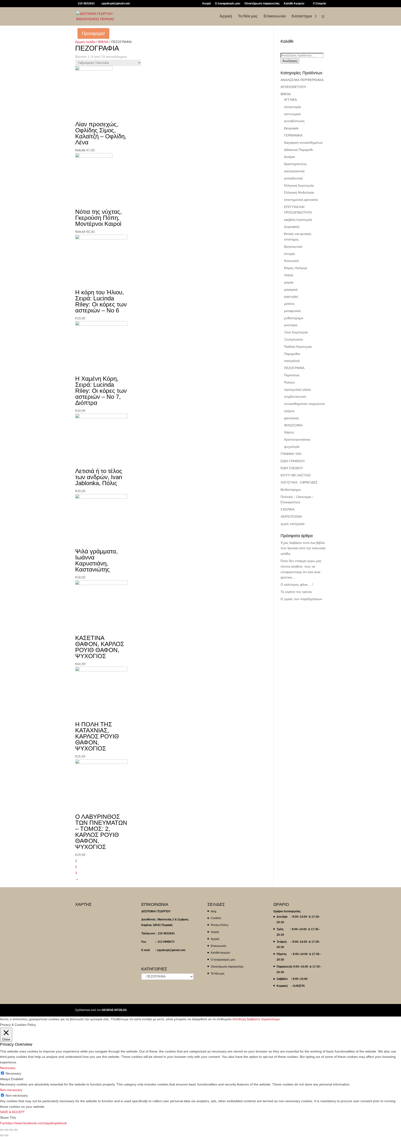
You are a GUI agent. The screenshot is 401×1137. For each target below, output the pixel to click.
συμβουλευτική (295, 396)
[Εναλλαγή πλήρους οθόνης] (11, 1130)
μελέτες (289, 303)
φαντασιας (291, 418)
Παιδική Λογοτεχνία (298, 346)
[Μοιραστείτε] (6, 1130)
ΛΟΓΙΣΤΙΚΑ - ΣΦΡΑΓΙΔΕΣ (299, 482)
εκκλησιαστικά (294, 171)
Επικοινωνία (275, 16)
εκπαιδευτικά (293, 178)
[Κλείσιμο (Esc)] (2, 1130)
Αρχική (226, 16)
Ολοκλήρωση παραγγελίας (262, 3)
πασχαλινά (292, 361)
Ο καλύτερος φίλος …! (297, 584)
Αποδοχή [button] (239, 1019)
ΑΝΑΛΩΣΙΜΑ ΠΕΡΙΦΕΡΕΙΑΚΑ (302, 80)
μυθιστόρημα (293, 318)
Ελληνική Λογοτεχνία (299, 185)
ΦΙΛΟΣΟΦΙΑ (293, 425)
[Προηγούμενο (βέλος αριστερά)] (2, 1135)
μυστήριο (291, 325)
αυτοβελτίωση (294, 121)
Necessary (13, 1073)
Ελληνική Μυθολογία (299, 192)
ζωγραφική (291, 226)
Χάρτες (289, 432)
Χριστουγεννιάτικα (297, 439)
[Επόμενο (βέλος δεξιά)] (6, 1135)
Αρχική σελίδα (85, 42)
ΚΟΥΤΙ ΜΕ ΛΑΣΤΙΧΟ (296, 475)
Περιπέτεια (291, 375)
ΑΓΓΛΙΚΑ (290, 99)
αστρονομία (292, 107)
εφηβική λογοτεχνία (298, 219)
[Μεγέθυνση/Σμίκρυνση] (16, 1130)
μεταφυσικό (292, 311)
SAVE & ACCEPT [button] (12, 1112)
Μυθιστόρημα (291, 489)
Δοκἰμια (289, 157)
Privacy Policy (219, 925)
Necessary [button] (8, 1068)
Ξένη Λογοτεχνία (296, 332)
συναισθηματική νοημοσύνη (304, 404)
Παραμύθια (292, 354)
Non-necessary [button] (11, 1090)
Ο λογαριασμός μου (227, 3)
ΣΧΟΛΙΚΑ (287, 509)
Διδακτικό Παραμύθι (298, 150)
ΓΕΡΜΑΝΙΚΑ (293, 135)
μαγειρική (291, 289)
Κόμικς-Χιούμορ (295, 268)
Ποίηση (289, 382)
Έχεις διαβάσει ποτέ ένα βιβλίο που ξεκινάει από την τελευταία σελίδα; (303, 548)
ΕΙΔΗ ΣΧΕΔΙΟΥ (292, 468)
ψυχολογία (291, 446)
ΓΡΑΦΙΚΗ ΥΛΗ (291, 454)
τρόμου (289, 411)
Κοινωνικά (291, 261)
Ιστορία (289, 254)
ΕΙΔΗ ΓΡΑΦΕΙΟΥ (293, 461)
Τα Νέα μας (248, 16)
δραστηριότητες (295, 164)
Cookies (216, 918)
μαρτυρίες (291, 296)
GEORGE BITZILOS (114, 1010)
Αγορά (206, 3)
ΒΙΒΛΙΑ (103, 42)
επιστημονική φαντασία (301, 199)
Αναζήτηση (289, 61)
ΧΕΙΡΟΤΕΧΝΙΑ (291, 516)
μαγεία (288, 282)
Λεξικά (288, 275)
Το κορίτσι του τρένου (296, 592)
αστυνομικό (292, 114)
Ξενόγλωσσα (293, 339)
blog (213, 911)
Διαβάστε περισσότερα (263, 1019)
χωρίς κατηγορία (292, 524)
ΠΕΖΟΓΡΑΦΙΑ (294, 368)
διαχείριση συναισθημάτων (303, 142)
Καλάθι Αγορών (294, 3)
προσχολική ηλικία (297, 389)
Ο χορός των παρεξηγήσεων (301, 599)
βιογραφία (291, 128)
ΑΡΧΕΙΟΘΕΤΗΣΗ (293, 87)
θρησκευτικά (293, 246)
